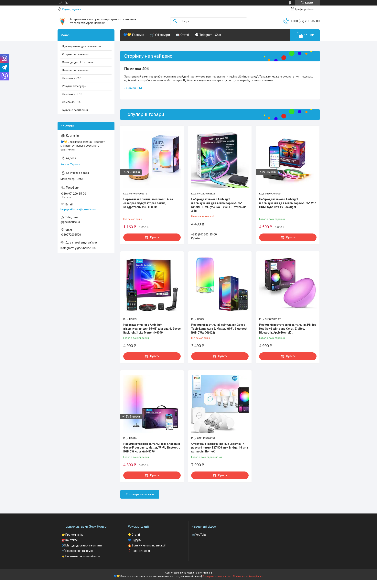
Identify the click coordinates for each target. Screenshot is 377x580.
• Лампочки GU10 (71, 94)
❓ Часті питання (139, 550)
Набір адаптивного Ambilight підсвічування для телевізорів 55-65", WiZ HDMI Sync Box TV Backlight (287, 203)
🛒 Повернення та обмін (77, 550)
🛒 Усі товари (160, 35)
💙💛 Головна (133, 35)
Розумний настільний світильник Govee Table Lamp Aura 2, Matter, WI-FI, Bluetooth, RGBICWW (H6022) (219, 328)
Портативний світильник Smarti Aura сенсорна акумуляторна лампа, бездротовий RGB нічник (148, 203)
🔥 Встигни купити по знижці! (147, 545)
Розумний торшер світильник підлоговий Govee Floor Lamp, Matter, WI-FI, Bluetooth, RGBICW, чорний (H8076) (151, 447)
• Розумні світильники (74, 54)
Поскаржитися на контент (216, 576)
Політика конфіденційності (248, 576)
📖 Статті (182, 35)
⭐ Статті (134, 534)
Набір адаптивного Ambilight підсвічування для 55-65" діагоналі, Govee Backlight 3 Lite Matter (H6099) (152, 328)
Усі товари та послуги (140, 494)
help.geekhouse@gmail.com (78, 209)
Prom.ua (207, 572)
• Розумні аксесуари (73, 86)
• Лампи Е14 (133, 88)
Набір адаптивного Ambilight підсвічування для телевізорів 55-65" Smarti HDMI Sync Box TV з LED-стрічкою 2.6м (218, 205)
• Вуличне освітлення (74, 110)
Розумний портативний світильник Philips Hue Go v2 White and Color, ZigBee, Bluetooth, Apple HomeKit (287, 328)
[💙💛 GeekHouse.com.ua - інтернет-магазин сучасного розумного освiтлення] (62, 21)
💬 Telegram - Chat (208, 35)
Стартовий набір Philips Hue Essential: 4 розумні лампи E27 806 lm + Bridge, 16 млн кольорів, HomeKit (219, 447)
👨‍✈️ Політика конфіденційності (80, 556)
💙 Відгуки (134, 540)
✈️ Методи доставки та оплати (81, 545)
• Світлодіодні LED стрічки (76, 62)
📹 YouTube (199, 534)
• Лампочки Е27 (70, 78)
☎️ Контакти (69, 540)
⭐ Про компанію (72, 534)
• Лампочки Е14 (70, 102)
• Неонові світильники (74, 70)
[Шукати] (175, 21)
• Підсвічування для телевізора (80, 46)
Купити (154, 237)
